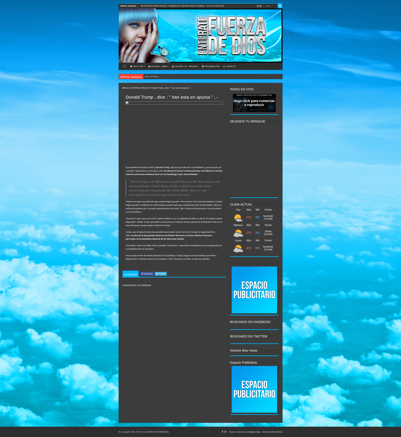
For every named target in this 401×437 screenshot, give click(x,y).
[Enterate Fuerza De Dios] (200, 35)
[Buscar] (280, 6)
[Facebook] (258, 6)
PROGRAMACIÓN (212, 66)
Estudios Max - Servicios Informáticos (265, 432)
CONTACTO (231, 66)
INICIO (124, 66)
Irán (128, 201)
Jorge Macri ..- (151, 76)
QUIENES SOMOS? (160, 66)
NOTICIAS (138, 66)
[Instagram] (260, 6)
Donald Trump (162, 167)
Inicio (127, 88)
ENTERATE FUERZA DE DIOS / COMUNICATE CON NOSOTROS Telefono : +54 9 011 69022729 (183, 6)
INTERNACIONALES (140, 88)
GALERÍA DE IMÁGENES (186, 66)
